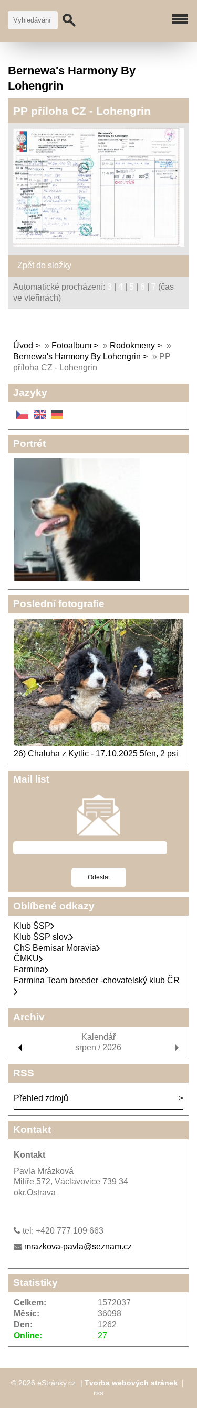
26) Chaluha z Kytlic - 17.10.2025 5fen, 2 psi (96, 753)
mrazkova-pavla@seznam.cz (78, 1246)
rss (98, 1393)
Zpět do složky (44, 265)
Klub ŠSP (32, 925)
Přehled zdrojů (41, 1098)
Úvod (23, 345)
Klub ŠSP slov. (41, 936)
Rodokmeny (132, 345)
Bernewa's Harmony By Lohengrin (77, 356)
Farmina (29, 969)
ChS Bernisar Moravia (55, 947)
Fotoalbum (71, 345)
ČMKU (26, 958)
